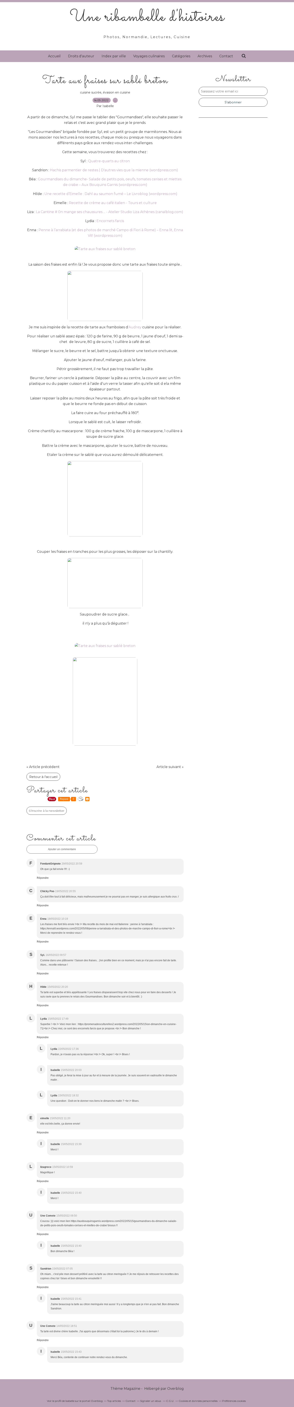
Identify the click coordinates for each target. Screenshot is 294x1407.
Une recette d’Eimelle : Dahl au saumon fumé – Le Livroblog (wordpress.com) (110, 194)
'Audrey (134, 327)
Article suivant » (170, 767)
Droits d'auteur (81, 56)
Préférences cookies (234, 1400)
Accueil (54, 56)
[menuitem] (54, 56)
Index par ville (114, 56)
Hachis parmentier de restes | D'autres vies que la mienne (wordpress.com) (114, 170)
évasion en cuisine (116, 92)
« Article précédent (43, 767)
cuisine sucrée (90, 92)
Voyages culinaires (149, 56)
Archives (205, 56)
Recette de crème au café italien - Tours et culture (113, 203)
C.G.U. (170, 1400)
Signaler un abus (151, 1400)
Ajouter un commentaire (62, 849)
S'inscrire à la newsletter (46, 811)
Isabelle (69, 1400)
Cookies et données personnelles (198, 1400)
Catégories (181, 56)
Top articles (114, 1400)
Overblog (175, 1389)
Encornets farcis (110, 221)
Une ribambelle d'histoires (147, 17)
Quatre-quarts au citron (109, 161)
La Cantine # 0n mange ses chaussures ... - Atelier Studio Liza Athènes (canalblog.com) (109, 212)
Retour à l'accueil (43, 777)
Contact (226, 56)
